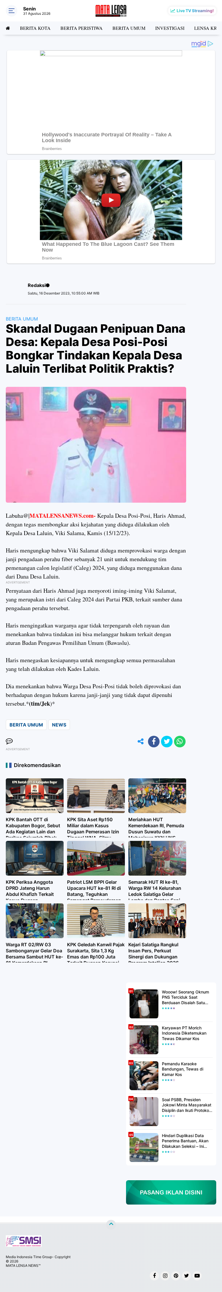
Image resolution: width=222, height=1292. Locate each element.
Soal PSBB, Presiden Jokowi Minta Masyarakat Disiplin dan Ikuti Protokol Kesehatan (186, 1105)
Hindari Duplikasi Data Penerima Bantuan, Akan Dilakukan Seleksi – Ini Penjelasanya (185, 1141)
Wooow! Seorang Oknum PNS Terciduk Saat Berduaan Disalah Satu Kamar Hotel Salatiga (185, 997)
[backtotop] (111, 1225)
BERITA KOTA (35, 28)
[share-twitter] (167, 741)
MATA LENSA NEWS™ (23, 1265)
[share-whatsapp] (180, 741)
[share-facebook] (154, 741)
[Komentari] (9, 741)
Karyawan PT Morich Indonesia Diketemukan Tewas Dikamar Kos (184, 1033)
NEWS (59, 725)
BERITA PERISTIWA (81, 28)
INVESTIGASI (169, 28)
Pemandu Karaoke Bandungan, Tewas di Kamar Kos (182, 1069)
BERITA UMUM (128, 28)
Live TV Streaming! (195, 10)
